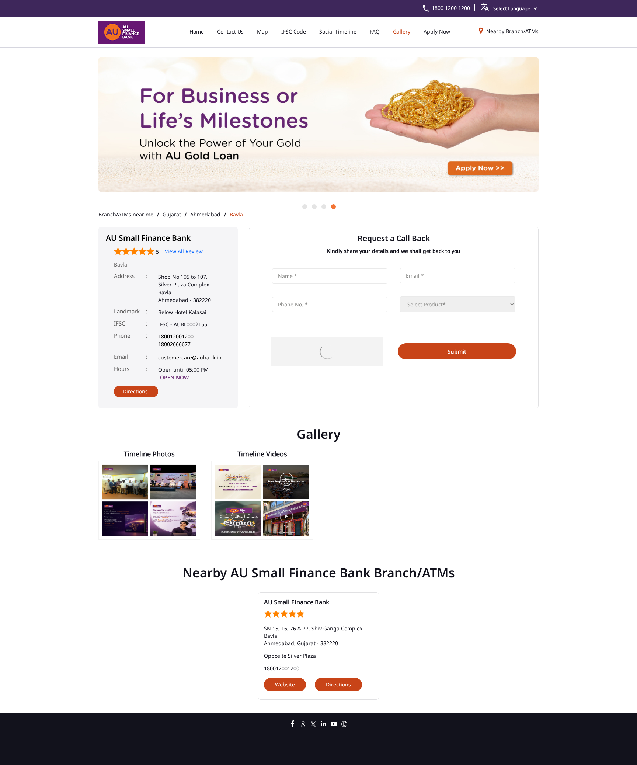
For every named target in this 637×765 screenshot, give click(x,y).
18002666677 (174, 344)
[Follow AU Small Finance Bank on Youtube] (334, 723)
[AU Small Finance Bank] (121, 32)
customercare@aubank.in (190, 357)
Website (285, 684)
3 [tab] (323, 206)
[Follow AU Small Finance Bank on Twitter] (313, 723)
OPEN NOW (174, 377)
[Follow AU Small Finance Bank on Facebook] (293, 723)
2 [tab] (314, 206)
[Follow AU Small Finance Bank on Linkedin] (323, 723)
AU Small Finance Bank (296, 602)
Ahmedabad (205, 215)
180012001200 (176, 336)
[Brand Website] (344, 723)
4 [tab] (333, 206)
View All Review (184, 251)
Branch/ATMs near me (125, 215)
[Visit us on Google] (303, 723)
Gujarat (172, 215)
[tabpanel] (318, 125)
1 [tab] (304, 206)
